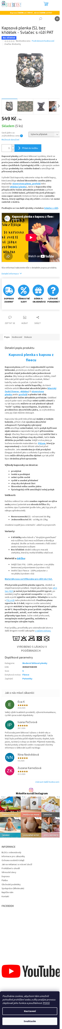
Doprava (6, 876)
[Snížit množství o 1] (12, 150)
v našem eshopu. (43, 630)
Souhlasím (30, 1021)
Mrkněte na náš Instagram (32, 793)
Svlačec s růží (51, 208)
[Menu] (57, 19)
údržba (21, 558)
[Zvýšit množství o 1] (12, 146)
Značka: (12, 44)
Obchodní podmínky (11, 884)
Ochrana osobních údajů (13, 860)
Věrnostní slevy (9, 872)
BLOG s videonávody (11, 852)
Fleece (25, 674)
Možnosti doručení (10, 139)
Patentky (27, 678)
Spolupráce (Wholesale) (13, 888)
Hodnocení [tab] (17, 337)
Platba (5, 880)
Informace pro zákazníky (13, 856)
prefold (36, 183)
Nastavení (30, 1011)
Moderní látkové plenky (34, 663)
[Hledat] (40, 19)
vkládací (24, 391)
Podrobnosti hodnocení (43, 41)
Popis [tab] (7, 337)
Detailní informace (10, 273)
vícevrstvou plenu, (22, 183)
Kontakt (5, 896)
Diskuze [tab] (28, 337)
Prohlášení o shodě (11, 868)
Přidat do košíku (30, 148)
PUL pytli (10, 600)
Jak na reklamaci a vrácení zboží (17, 864)
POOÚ (46, 1003)
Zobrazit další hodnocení (47, 782)
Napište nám (7, 892)
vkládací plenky (18, 186)
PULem (41, 443)
